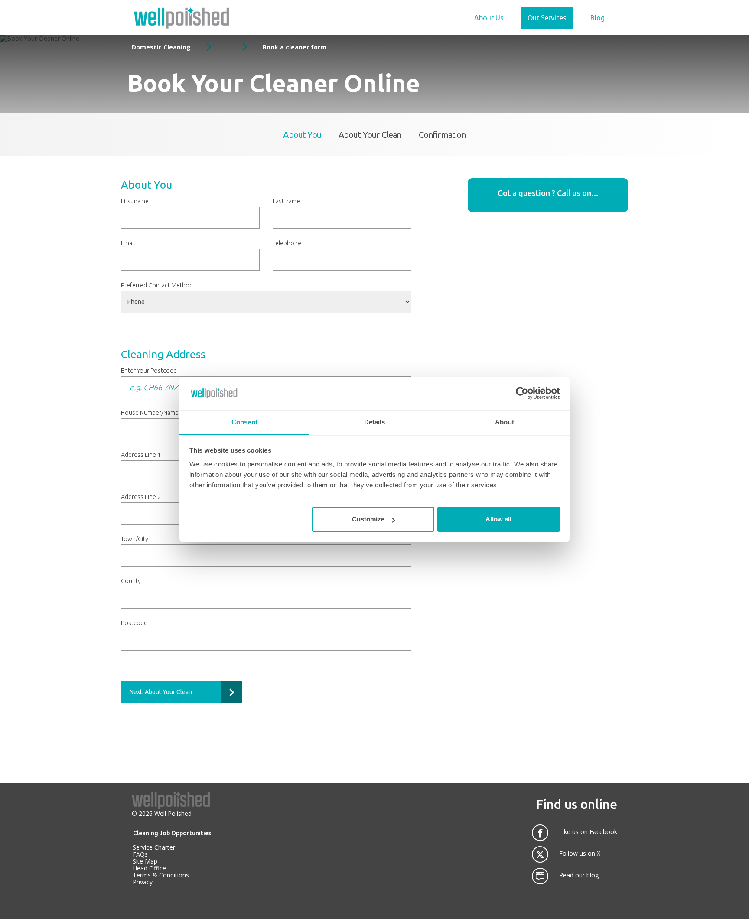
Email (128, 243)
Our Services (547, 18)
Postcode (134, 622)
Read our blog (579, 875)
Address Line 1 (141, 454)
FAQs (140, 854)
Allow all (498, 519)
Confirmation (442, 135)
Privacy (143, 882)
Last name (286, 201)
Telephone (287, 243)
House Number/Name (150, 412)
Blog (597, 18)
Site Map (145, 861)
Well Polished (173, 813)
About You (302, 135)
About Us (489, 18)
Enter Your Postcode (149, 370)
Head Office (149, 868)
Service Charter (154, 847)
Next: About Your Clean (161, 691)
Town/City (134, 538)
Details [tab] (374, 422)
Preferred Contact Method (157, 285)
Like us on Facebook (588, 831)
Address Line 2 (141, 496)
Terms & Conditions (161, 875)
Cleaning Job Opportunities (172, 833)
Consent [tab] (244, 422)
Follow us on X (579, 853)
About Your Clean (370, 135)
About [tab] (504, 422)
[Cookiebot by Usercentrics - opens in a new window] (522, 393)
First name (135, 201)
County (131, 580)
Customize (368, 519)
